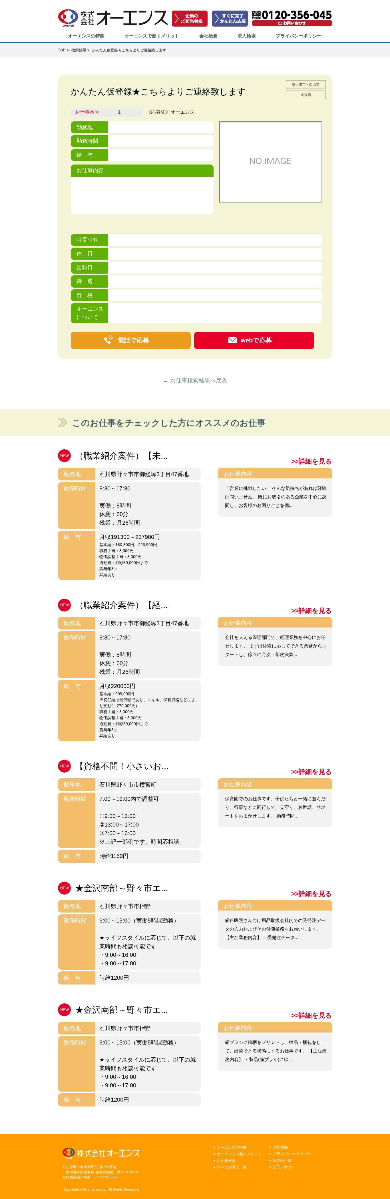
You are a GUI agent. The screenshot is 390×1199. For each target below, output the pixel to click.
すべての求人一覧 (232, 1167)
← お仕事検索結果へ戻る (195, 380)
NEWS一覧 (282, 1160)
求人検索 (247, 35)
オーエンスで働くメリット (151, 35)
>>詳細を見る (311, 461)
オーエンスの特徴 (86, 35)
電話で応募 (133, 340)
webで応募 (256, 340)
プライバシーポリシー (298, 35)
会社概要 (208, 35)
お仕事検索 (226, 1160)
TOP (62, 50)
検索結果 (78, 50)
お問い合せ (282, 1167)
